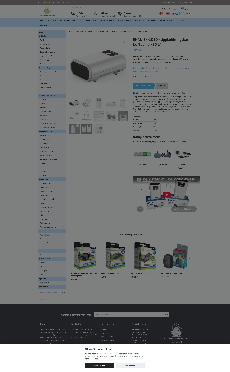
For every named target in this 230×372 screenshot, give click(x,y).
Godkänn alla (99, 365)
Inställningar (130, 365)
